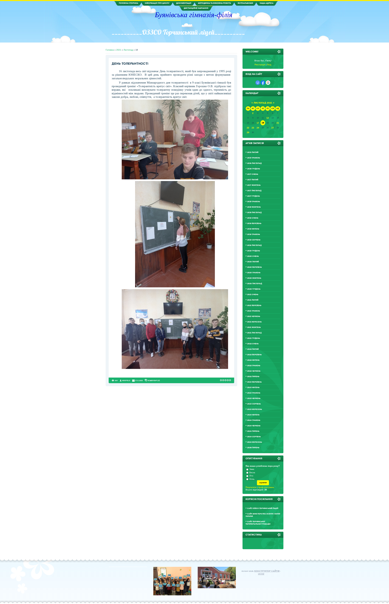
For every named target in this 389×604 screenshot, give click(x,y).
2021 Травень (253, 311)
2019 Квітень (253, 229)
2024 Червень (253, 426)
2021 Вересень (254, 322)
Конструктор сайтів (267, 571)
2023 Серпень (254, 404)
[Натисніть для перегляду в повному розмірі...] (175, 179)
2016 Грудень (253, 169)
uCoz (261, 574)
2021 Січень (252, 294)
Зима (251, 469)
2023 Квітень (253, 387)
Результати (251, 487)
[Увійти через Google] (268, 82)
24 (258, 128)
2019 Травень (253, 234)
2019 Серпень (253, 240)
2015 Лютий (252, 152)
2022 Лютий (253, 349)
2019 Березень (254, 223)
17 (258, 123)
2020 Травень (253, 273)
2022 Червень (253, 371)
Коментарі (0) (154, 380)
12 (267, 118)
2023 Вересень (254, 409)
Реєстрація (260, 64)
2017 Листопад (254, 191)
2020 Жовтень (254, 278)
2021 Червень (253, 316)
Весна (252, 472)
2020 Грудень (253, 289)
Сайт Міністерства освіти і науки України (263, 515)
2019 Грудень (253, 251)
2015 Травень (253, 158)
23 (253, 128)
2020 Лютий (253, 262)
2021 (118, 50)
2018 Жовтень (254, 207)
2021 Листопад (254, 333)
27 (272, 128)
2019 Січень (252, 218)
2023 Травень (253, 393)
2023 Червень (253, 398)
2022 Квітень (253, 360)
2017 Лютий (252, 180)
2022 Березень (254, 355)
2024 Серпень (254, 437)
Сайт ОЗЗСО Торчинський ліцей (262, 508)
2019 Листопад (254, 245)
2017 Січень (252, 174)
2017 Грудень (253, 196)
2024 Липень (253, 431)
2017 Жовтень (254, 185)
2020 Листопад (254, 283)
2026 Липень (253, 448)
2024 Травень (253, 420)
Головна (110, 50)
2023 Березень (254, 382)
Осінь (252, 479)
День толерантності (130, 64)
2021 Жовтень (254, 327)
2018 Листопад (254, 212)
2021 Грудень (253, 338)
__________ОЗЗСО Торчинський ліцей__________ (178, 32)
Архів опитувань (266, 487)
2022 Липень (253, 376)
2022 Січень (253, 344)
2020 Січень (253, 256)
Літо (251, 476)
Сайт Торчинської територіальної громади (258, 522)
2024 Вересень (254, 442)
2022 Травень (253, 365)
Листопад (128, 50)
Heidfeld (126, 381)
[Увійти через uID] (257, 82)
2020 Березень (254, 267)
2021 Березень (254, 305)
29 (248, 132)
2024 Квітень (253, 415)
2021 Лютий (252, 300)
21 (278, 123)
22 (248, 128)
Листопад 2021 (263, 102)
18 (263, 122)
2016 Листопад (254, 163)
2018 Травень (253, 201)
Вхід (269, 64)
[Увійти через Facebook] (263, 82)
